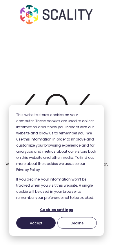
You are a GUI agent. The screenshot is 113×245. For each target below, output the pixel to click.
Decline (77, 223)
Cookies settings (56, 209)
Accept (36, 223)
